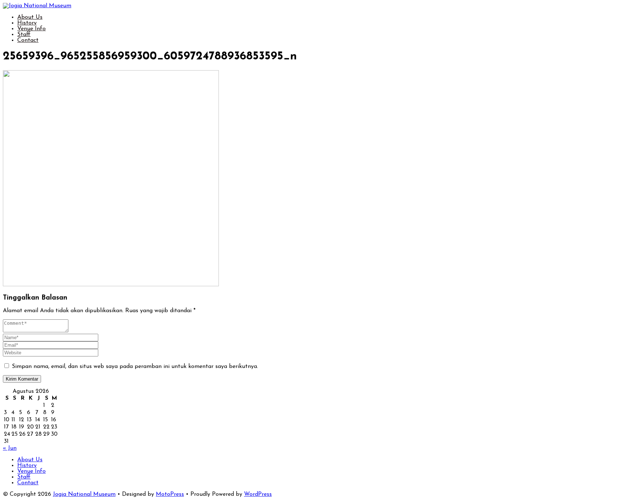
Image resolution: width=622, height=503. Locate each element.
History (27, 23)
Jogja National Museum (84, 494)
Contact (28, 40)
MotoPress (170, 494)
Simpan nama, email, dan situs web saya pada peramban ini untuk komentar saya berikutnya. (135, 366)
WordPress (258, 494)
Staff (24, 34)
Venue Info (31, 29)
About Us (29, 17)
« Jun (10, 448)
